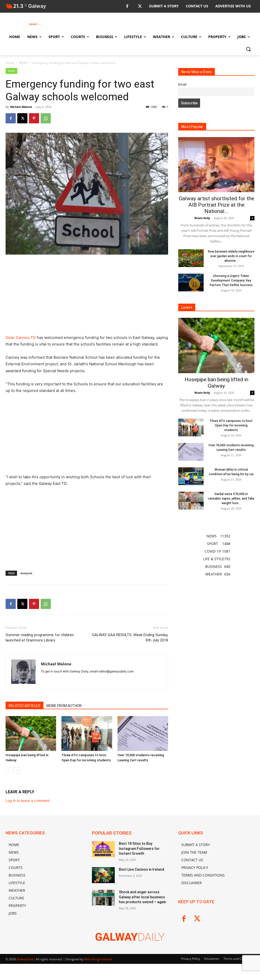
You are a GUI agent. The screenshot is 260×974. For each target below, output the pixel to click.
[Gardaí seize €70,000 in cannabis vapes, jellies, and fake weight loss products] (191, 500)
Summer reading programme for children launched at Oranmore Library (40, 637)
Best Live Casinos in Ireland (141, 869)
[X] (139, 6)
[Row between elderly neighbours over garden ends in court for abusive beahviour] (191, 258)
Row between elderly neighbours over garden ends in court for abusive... (231, 256)
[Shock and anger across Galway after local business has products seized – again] (103, 898)
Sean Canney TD (21, 337)
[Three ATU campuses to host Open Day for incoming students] (86, 733)
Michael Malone (21, 107)
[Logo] (35, 24)
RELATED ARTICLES (24, 706)
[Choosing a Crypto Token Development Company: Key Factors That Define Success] (191, 282)
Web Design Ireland (98, 959)
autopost (26, 573)
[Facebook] (127, 6)
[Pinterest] (34, 118)
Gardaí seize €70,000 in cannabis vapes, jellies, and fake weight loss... (231, 498)
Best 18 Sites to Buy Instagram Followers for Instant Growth (139, 848)
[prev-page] (9, 770)
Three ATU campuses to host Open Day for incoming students (231, 425)
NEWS (23, 63)
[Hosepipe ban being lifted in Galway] (31, 733)
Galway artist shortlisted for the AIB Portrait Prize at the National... (216, 204)
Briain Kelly (202, 218)
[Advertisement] (87, 296)
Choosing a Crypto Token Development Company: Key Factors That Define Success (231, 280)
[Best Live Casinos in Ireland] (103, 875)
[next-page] (17, 770)
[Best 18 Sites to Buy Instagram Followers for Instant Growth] (103, 849)
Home (10, 63)
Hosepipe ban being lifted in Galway (216, 382)
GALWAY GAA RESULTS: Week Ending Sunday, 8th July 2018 (130, 637)
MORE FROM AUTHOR (64, 706)
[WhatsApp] (46, 118)
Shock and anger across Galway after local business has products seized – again (142, 897)
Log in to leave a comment (28, 800)
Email (182, 84)
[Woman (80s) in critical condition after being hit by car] (191, 476)
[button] (248, 49)
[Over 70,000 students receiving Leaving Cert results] (143, 733)
